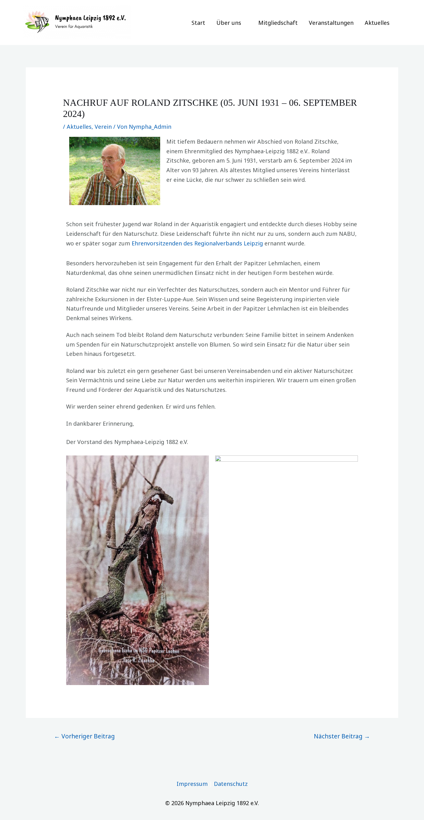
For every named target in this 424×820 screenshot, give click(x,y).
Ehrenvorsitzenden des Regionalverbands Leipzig (197, 243)
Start (198, 22)
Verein (103, 126)
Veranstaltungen (331, 22)
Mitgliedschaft (278, 22)
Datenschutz (231, 783)
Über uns (228, 22)
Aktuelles (377, 22)
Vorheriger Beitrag (84, 736)
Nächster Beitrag (342, 736)
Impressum (192, 783)
